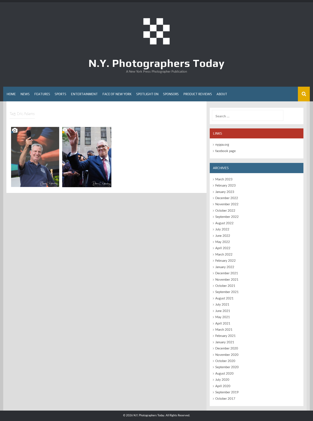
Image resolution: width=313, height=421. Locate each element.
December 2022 (226, 198)
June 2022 (222, 235)
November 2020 (226, 354)
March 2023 (224, 179)
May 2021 (222, 317)
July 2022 (222, 229)
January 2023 (224, 192)
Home (11, 94)
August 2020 (224, 373)
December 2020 (226, 348)
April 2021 (222, 323)
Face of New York (117, 94)
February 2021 (225, 336)
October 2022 (225, 210)
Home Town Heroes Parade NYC (35, 181)
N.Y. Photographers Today (157, 63)
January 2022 (224, 267)
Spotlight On (147, 94)
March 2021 (224, 329)
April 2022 (222, 248)
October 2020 (225, 361)
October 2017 (225, 398)
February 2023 (225, 185)
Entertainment (84, 94)
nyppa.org (222, 144)
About (222, 94)
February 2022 (225, 260)
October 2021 (225, 285)
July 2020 (222, 379)
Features (42, 94)
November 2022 (226, 204)
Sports (60, 94)
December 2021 (226, 273)
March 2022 (224, 254)
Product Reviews (197, 94)
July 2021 (222, 304)
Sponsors (171, 94)
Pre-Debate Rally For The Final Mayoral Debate (86, 179)
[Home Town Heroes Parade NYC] (35, 156)
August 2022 (224, 223)
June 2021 (222, 311)
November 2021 (226, 279)
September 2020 (227, 367)
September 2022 (227, 216)
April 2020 (222, 386)
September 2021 (227, 292)
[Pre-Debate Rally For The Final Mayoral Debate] (86, 156)
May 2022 (222, 242)
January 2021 (224, 342)
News (25, 94)
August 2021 (224, 298)
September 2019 (227, 392)
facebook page (225, 151)
